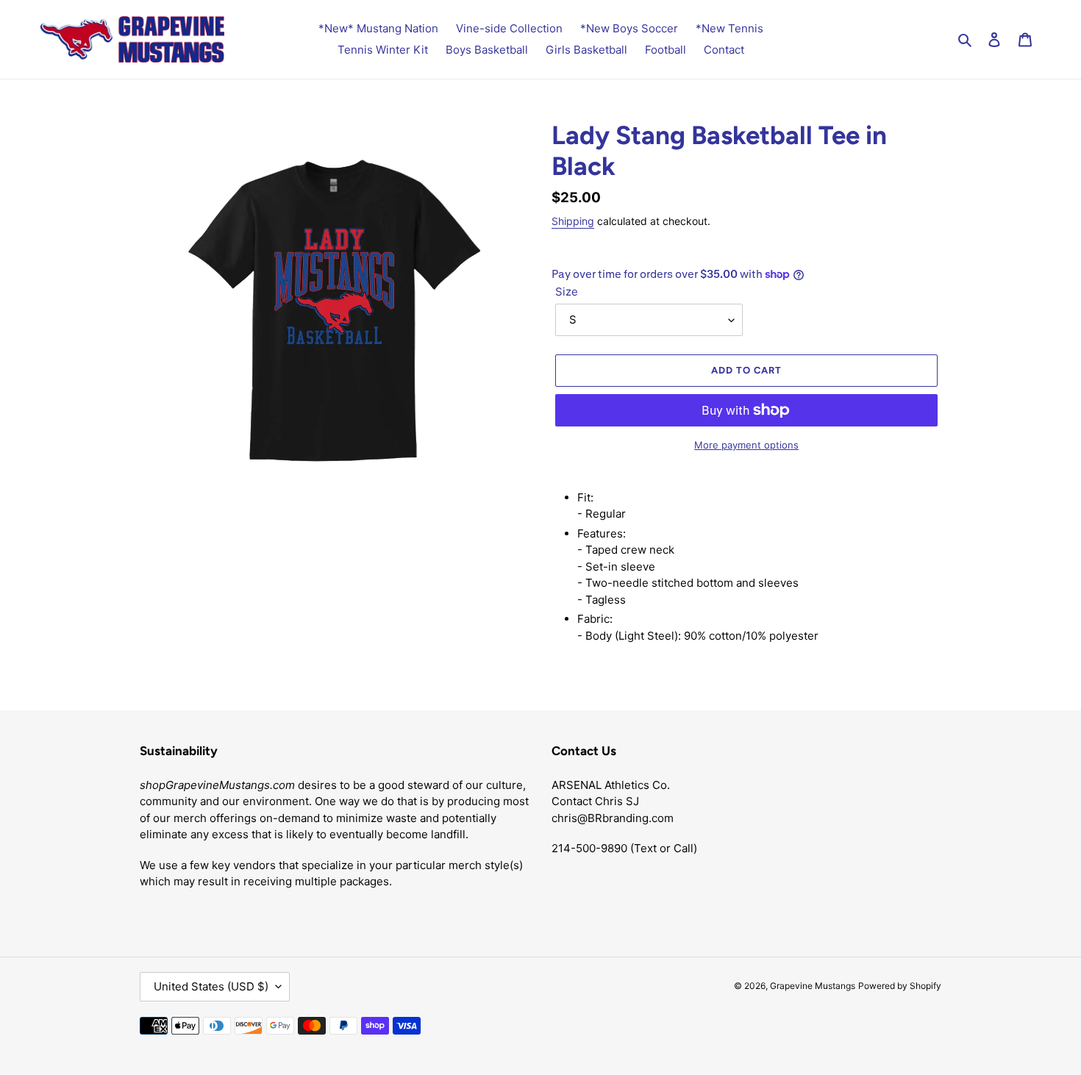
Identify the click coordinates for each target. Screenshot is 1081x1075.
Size (566, 292)
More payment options (746, 445)
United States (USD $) (211, 986)
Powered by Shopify (899, 985)
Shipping (573, 221)
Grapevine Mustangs (812, 985)
